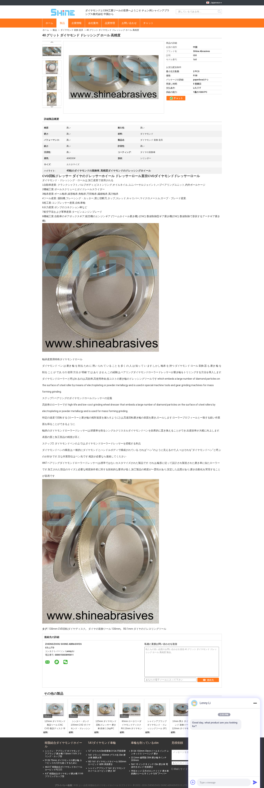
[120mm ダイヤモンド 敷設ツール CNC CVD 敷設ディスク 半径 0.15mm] (55, 710)
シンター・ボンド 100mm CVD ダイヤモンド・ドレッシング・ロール (80, 725)
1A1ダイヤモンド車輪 (102, 742)
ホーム (49, 23)
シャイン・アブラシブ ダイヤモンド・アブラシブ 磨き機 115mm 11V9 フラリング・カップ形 (63, 754)
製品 (62, 23)
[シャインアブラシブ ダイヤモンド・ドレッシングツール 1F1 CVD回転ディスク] (157, 710)
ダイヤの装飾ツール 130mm (104, 628)
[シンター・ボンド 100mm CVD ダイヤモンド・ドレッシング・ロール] (80, 710)
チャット (148, 23)
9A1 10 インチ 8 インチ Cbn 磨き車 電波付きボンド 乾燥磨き (149, 765)
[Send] (255, 782)
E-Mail (175, 768)
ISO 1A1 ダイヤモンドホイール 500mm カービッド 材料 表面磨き (107, 763)
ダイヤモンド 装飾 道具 (72, 30)
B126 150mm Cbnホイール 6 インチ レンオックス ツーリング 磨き (150, 752)
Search (219, 11)
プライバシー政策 (63, 785)
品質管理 (110, 23)
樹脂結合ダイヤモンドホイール (63, 744)
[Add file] (192, 782)
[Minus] (255, 703)
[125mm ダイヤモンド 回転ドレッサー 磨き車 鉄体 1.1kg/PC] (106, 710)
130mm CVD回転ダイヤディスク (66, 628)
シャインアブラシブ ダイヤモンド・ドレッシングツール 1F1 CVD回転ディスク (157, 725)
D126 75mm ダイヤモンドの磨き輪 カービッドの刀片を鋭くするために (63, 761)
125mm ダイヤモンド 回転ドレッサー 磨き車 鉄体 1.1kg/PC (106, 725)
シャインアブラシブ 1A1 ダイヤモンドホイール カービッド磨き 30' (106, 769)
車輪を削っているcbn (145, 742)
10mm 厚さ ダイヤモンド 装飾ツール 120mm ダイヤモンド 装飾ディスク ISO (182, 725)
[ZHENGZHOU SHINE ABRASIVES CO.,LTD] (62, 11)
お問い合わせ (129, 23)
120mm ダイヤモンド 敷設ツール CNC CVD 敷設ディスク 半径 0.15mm (55, 725)
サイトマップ (187, 768)
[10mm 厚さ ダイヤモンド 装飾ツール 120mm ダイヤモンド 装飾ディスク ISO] (182, 710)
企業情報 (76, 23)
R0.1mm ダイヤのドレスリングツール (144, 628)
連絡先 (210, 680)
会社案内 (93, 23)
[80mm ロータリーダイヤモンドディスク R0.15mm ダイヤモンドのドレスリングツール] (131, 710)
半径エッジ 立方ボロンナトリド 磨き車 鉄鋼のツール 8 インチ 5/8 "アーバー (150, 772)
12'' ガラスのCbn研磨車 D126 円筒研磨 (107, 751)
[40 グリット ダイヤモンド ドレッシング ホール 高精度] (51, 51)
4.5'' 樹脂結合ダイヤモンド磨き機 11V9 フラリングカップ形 (64, 775)
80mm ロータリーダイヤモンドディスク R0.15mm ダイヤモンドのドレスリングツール (131, 725)
